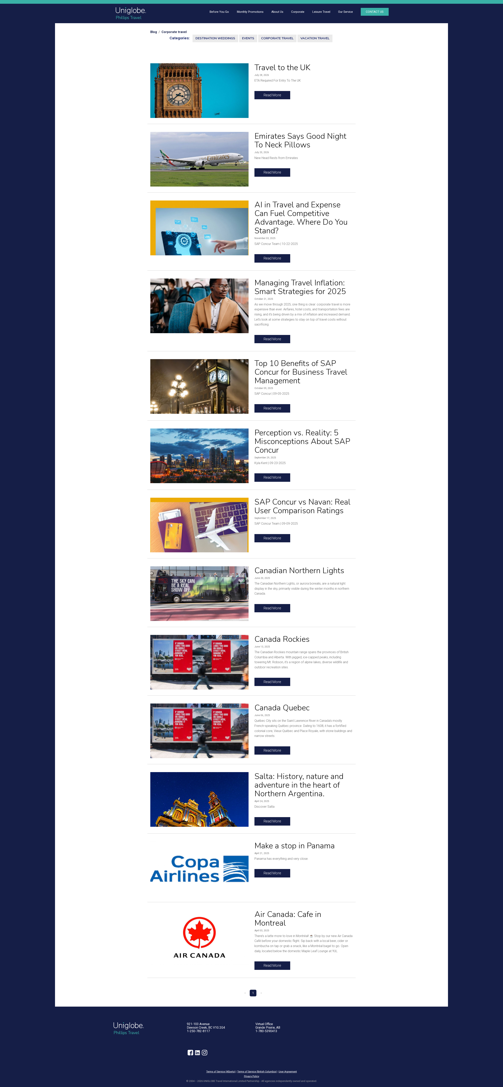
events (248, 38)
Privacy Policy (251, 1076)
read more (272, 95)
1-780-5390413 (266, 1031)
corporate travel (277, 38)
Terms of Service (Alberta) (221, 1071)
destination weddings (215, 38)
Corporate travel (174, 32)
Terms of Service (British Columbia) (257, 1071)
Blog (153, 32)
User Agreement (288, 1071)
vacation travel (315, 38)
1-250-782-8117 (198, 1031)
